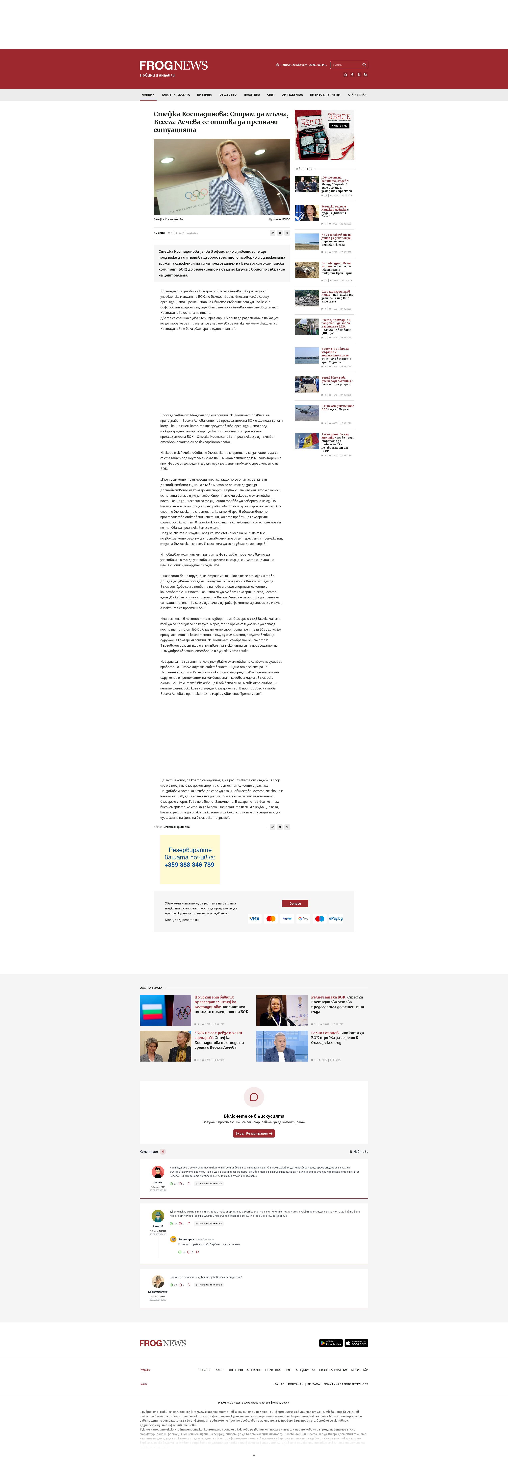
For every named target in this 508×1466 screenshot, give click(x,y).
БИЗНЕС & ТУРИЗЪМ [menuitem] (325, 94)
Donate (295, 903)
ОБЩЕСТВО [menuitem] (228, 94)
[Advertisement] (254, 24)
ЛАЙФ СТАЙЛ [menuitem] (357, 94)
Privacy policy (280, 1403)
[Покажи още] (254, 1455)
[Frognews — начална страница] (163, 1343)
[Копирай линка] (272, 233)
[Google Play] (331, 1343)
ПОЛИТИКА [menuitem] (252, 94)
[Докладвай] (189, 1183)
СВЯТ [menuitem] (271, 94)
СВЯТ (288, 1370)
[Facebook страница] (352, 74)
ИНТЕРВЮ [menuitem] (204, 94)
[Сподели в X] (287, 233)
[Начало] (345, 74)
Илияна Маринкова (177, 827)
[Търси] (364, 65)
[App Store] (356, 1343)
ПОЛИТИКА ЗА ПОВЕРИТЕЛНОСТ (346, 1384)
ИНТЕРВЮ (236, 1370)
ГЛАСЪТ (220, 1370)
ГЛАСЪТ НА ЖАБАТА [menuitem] (176, 94)
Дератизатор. (158, 1292)
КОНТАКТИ (295, 1384)
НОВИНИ (159, 233)
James (158, 1182)
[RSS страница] (365, 74)
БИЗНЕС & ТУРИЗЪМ (333, 1370)
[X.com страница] (359, 74)
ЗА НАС (279, 1384)
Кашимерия (186, 1239)
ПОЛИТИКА (273, 1370)
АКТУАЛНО (254, 1370)
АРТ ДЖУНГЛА (305, 1370)
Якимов (158, 1226)
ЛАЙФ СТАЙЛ (359, 1370)
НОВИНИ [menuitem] (148, 94)
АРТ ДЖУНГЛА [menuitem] (292, 94)
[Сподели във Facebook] (280, 233)
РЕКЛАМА (313, 1384)
